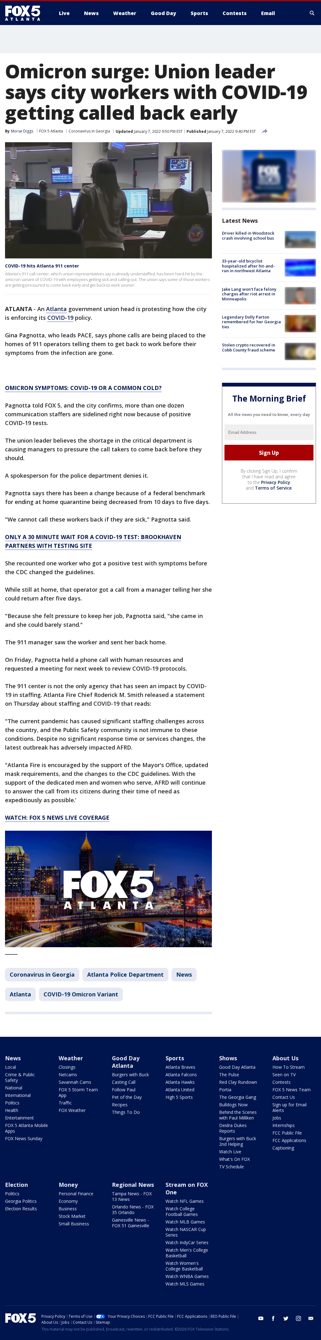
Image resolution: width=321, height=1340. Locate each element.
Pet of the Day (127, 1097)
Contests (281, 1082)
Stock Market (72, 1216)
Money (68, 1184)
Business (68, 1209)
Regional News (133, 1184)
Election (16, 1184)
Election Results (21, 1209)
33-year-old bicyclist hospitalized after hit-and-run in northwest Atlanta (248, 265)
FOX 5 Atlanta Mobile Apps (26, 1128)
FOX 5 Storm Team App (78, 1092)
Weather (71, 1058)
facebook (273, 1318)
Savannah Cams (75, 1082)
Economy (68, 1201)
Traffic (65, 1103)
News (184, 974)
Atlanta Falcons (181, 1075)
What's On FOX (234, 1159)
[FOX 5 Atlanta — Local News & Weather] (25, 13)
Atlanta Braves (180, 1067)
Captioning (283, 1148)
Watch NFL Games (185, 1201)
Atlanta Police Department (125, 974)
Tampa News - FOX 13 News (132, 1196)
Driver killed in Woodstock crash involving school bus (248, 235)
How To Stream (288, 1067)
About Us (285, 1058)
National (13, 1088)
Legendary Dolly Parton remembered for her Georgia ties (251, 322)
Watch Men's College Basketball (187, 1253)
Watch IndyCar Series (187, 1242)
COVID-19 (60, 317)
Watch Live (230, 1152)
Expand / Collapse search (312, 13)
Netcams (68, 1075)
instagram (298, 1318)
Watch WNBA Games (187, 1276)
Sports (175, 1058)
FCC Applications (289, 1140)
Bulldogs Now (233, 1105)
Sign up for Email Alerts (289, 1107)
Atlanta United (180, 1090)
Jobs (276, 1118)
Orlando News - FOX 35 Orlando (133, 1209)
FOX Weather (72, 1110)
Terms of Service (273, 488)
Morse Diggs (22, 131)
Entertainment (19, 1118)
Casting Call (123, 1082)
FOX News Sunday (23, 1138)
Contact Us (283, 1097)
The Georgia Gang (237, 1097)
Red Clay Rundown (238, 1082)
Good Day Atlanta (125, 1061)
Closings (67, 1067)
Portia (225, 1090)
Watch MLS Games (185, 1284)
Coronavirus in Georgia (89, 131)
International (18, 1095)
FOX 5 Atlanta (51, 131)
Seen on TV (284, 1075)
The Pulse (229, 1075)
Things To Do (126, 1112)
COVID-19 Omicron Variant (81, 994)
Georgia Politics (21, 1201)
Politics (12, 1103)
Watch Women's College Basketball (184, 1266)
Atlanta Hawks (180, 1082)
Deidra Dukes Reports (233, 1128)
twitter (286, 1318)
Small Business (74, 1224)
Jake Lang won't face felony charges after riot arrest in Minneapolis (249, 294)
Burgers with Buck (130, 1075)
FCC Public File (287, 1133)
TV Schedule (231, 1167)
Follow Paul (123, 1090)
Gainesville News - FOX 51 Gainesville (130, 1222)
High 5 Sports (179, 1097)
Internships (283, 1125)
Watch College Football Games (182, 1211)
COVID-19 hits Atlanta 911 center (42, 266)
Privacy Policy (275, 482)
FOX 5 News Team (291, 1090)
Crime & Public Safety (20, 1077)
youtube (261, 1318)
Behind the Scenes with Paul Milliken (238, 1115)
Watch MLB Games (185, 1222)
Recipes (120, 1105)
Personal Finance (76, 1194)
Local (10, 1067)
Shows (228, 1058)
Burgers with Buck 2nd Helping (237, 1141)
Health (11, 1110)
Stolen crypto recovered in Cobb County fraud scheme (248, 347)
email (311, 1318)
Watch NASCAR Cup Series (186, 1232)
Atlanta (56, 309)
